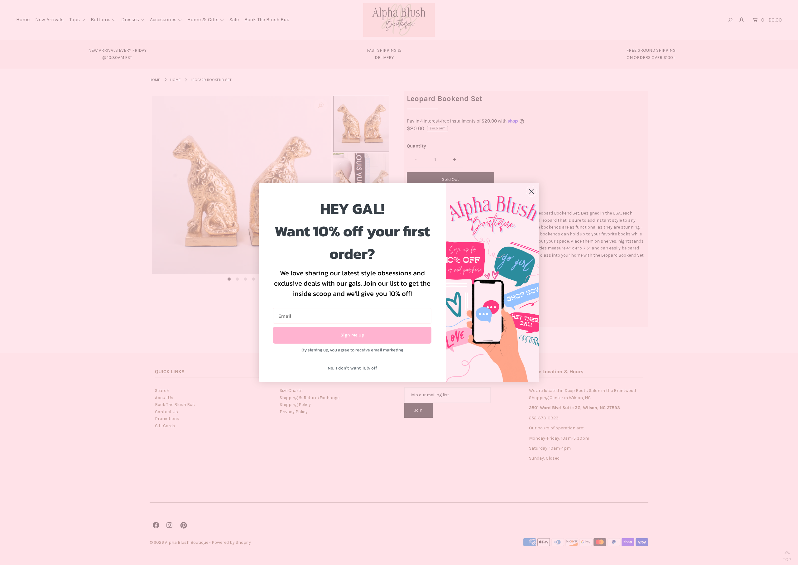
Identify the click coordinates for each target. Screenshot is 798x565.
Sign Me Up (352, 335)
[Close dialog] (531, 191)
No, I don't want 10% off (352, 368)
